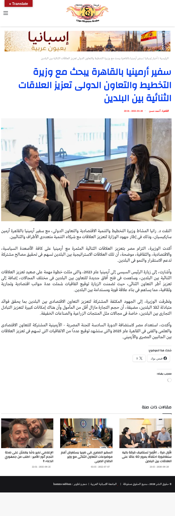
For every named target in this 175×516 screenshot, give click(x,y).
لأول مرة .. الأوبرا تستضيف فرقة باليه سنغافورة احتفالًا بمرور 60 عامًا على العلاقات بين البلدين (147, 457)
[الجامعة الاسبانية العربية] (87, 13)
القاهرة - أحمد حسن (159, 111)
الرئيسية (164, 58)
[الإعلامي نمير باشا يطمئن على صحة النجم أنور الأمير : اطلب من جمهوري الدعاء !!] (27, 433)
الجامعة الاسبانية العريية (103, 484)
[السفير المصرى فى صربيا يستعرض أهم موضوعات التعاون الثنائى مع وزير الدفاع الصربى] (86, 433)
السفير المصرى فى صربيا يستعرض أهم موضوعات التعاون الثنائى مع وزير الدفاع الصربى (87, 457)
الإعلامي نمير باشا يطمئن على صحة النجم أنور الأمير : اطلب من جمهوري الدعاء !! (29, 457)
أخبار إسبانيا (151, 58)
